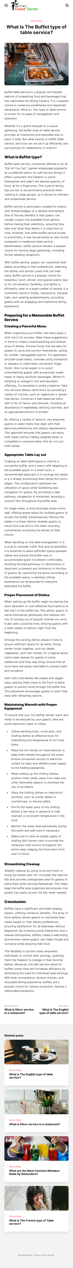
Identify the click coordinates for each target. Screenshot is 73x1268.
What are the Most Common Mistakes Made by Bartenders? (34, 1172)
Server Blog (36, 21)
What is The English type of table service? (31, 1076)
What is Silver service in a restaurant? (34, 1124)
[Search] (67, 5)
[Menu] (6, 5)
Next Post (54, 1010)
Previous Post (19, 1010)
